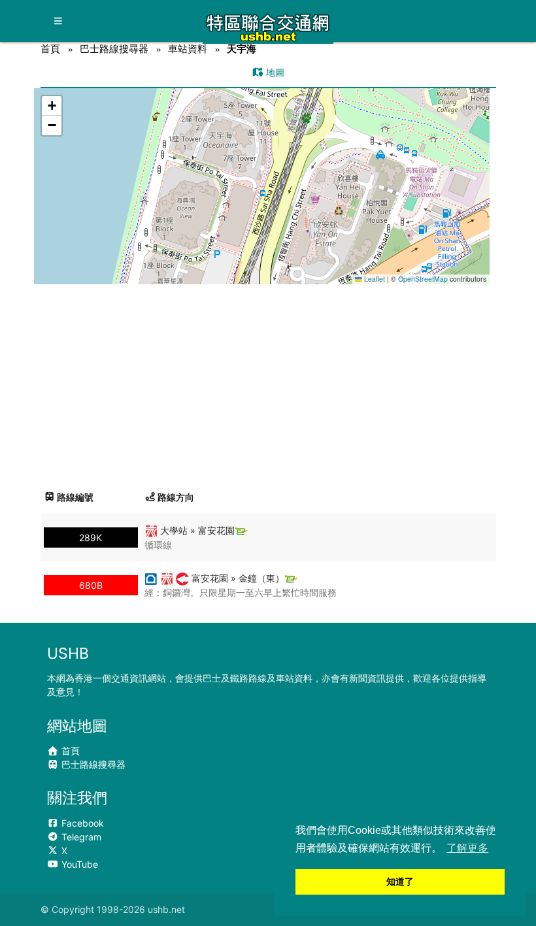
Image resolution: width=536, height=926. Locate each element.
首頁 (50, 48)
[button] (262, 173)
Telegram (80, 836)
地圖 (273, 72)
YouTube (78, 864)
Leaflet (373, 279)
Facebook (81, 823)
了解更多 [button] (467, 847)
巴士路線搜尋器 (114, 48)
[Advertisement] (268, 382)
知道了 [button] (400, 881)
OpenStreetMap (423, 279)
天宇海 (241, 48)
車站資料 (187, 48)
